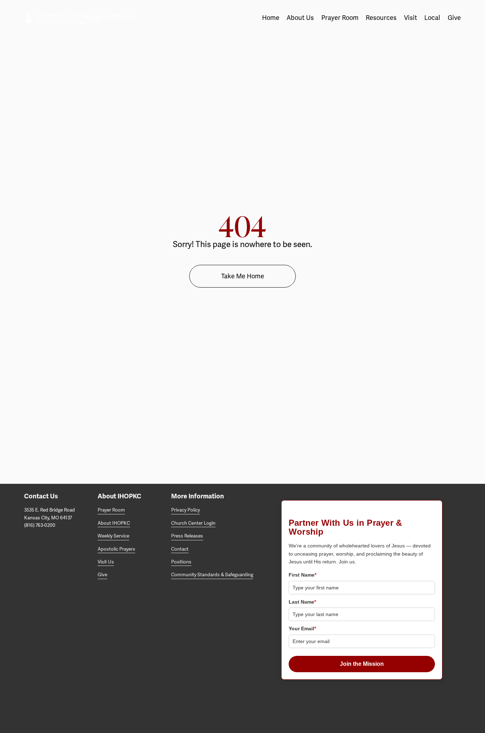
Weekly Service (113, 536)
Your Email (302, 628)
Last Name (302, 602)
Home (270, 18)
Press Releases (187, 536)
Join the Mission (362, 664)
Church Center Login (193, 523)
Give (454, 18)
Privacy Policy (185, 510)
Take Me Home (242, 276)
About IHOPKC (114, 523)
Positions (181, 562)
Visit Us (106, 562)
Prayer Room (111, 510)
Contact (180, 549)
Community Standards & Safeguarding (212, 575)
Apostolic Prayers (116, 549)
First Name (302, 575)
